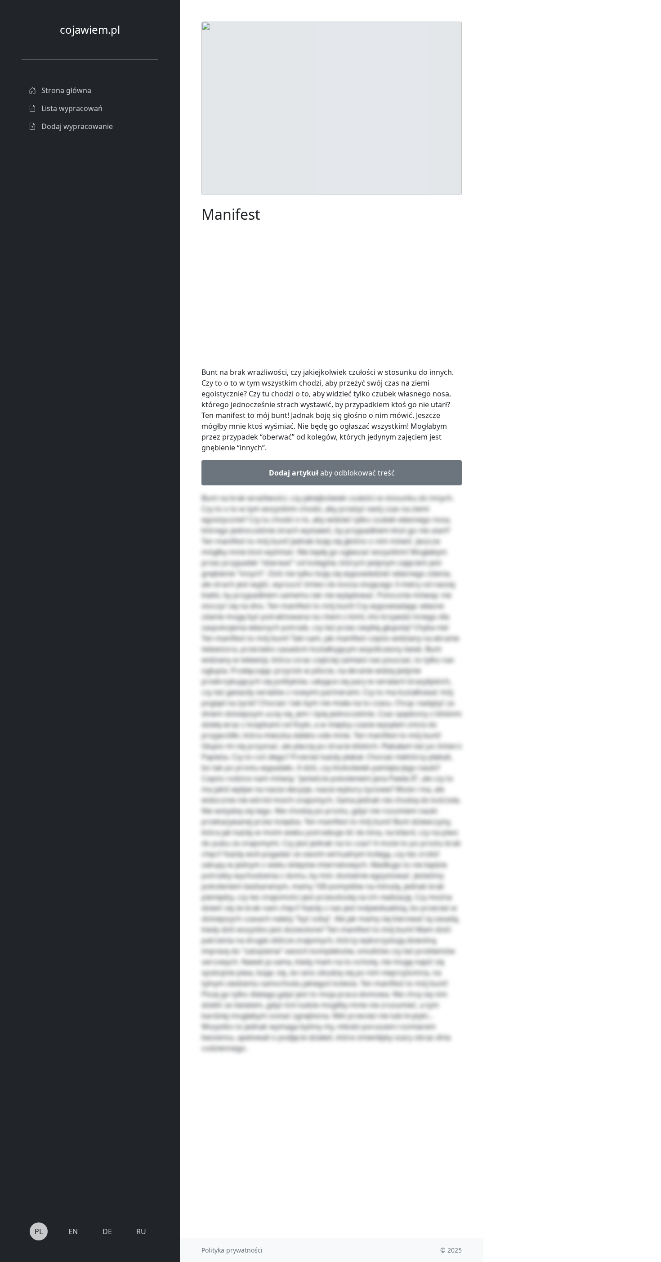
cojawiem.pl (90, 29)
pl (39, 1231)
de (107, 1231)
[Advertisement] (550, 156)
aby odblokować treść (332, 473)
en (73, 1231)
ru (141, 1231)
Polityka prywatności (232, 1250)
